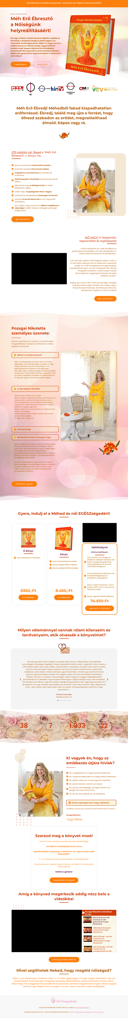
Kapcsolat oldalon (82, 1007)
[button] (35, 355)
